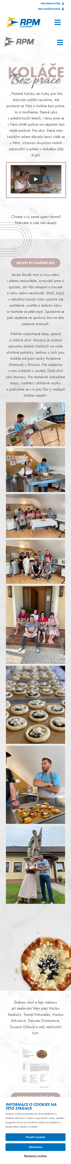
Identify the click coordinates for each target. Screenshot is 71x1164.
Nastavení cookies (35, 1155)
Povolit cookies (35, 1137)
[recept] (35, 1045)
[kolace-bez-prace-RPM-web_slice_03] (19, 38)
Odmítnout (35, 1147)
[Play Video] (36, 179)
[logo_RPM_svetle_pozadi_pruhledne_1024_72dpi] (23, 18)
